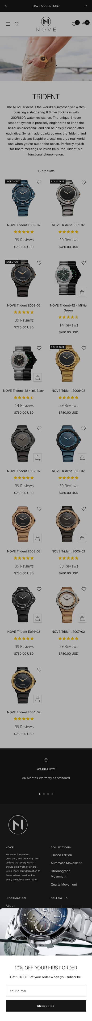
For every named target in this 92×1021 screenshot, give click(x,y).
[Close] (84, 915)
